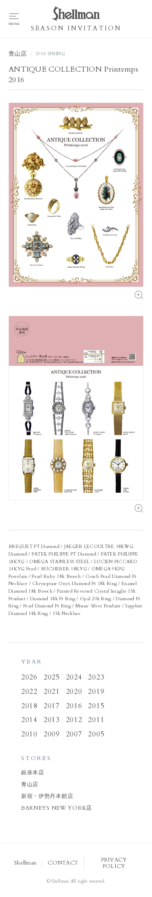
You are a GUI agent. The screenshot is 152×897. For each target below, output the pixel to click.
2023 (96, 677)
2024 (74, 677)
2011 (96, 720)
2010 (29, 734)
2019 (96, 691)
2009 (51, 734)
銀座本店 (32, 772)
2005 (96, 734)
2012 (74, 720)
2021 (51, 691)
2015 (96, 706)
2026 (29, 677)
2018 (29, 706)
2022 (29, 691)
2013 (51, 720)
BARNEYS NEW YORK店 (56, 808)
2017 (51, 706)
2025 (51, 677)
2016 (74, 706)
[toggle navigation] (14, 19)
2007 (74, 734)
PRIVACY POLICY (114, 863)
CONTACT (63, 863)
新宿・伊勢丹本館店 (47, 796)
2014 (29, 720)
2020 (74, 691)
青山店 (29, 784)
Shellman (25, 863)
